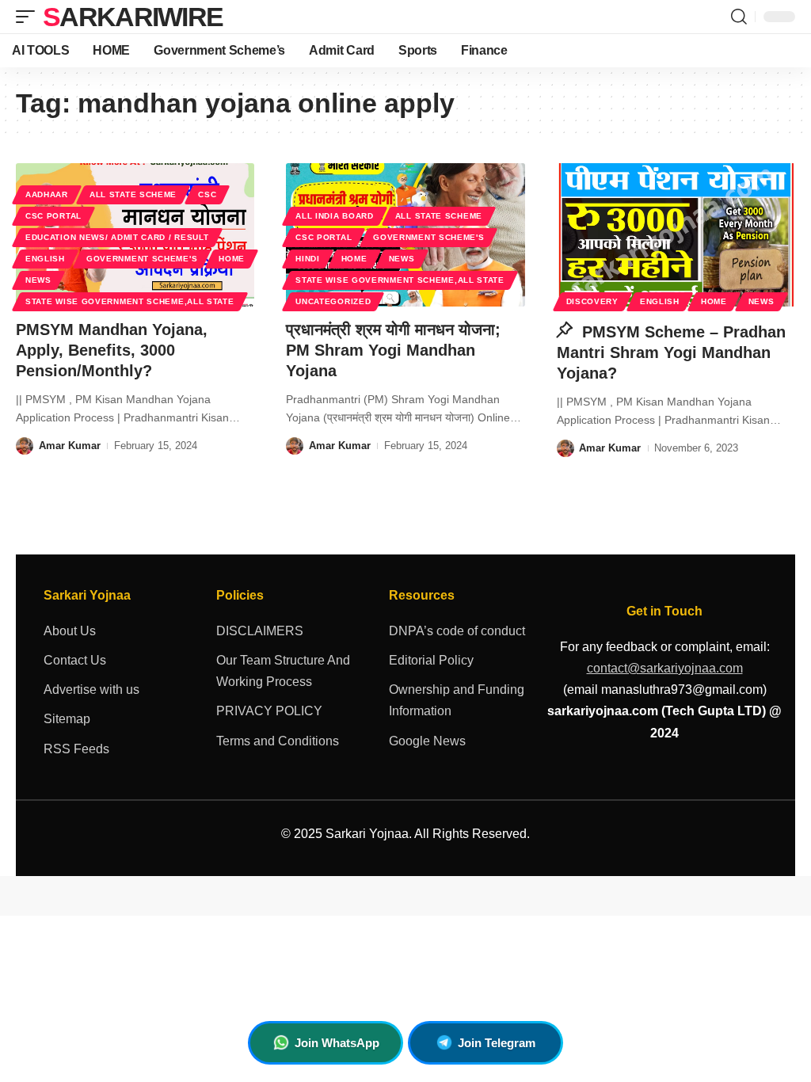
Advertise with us (91, 689)
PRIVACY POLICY (269, 711)
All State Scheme (133, 194)
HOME (232, 258)
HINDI (307, 258)
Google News (427, 741)
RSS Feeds (76, 749)
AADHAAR (46, 194)
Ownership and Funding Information (456, 700)
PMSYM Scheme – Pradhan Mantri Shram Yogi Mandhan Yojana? (671, 352)
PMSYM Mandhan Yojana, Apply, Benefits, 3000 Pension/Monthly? (112, 350)
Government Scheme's (141, 258)
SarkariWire (133, 17)
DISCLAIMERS (259, 631)
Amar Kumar (70, 445)
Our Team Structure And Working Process (283, 670)
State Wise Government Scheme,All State (129, 301)
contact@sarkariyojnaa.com (665, 668)
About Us (70, 631)
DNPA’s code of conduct (457, 631)
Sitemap (67, 719)
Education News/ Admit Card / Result (117, 237)
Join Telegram (496, 1043)
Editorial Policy (431, 660)
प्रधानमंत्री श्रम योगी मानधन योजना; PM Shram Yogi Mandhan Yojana (393, 350)
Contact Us (75, 660)
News (38, 280)
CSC (207, 194)
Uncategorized (333, 301)
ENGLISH (45, 258)
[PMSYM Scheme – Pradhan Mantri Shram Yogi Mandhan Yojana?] (676, 235)
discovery (592, 301)
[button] (29, 16)
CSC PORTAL (53, 215)
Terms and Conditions (277, 741)
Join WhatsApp (337, 1043)
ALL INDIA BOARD (334, 215)
